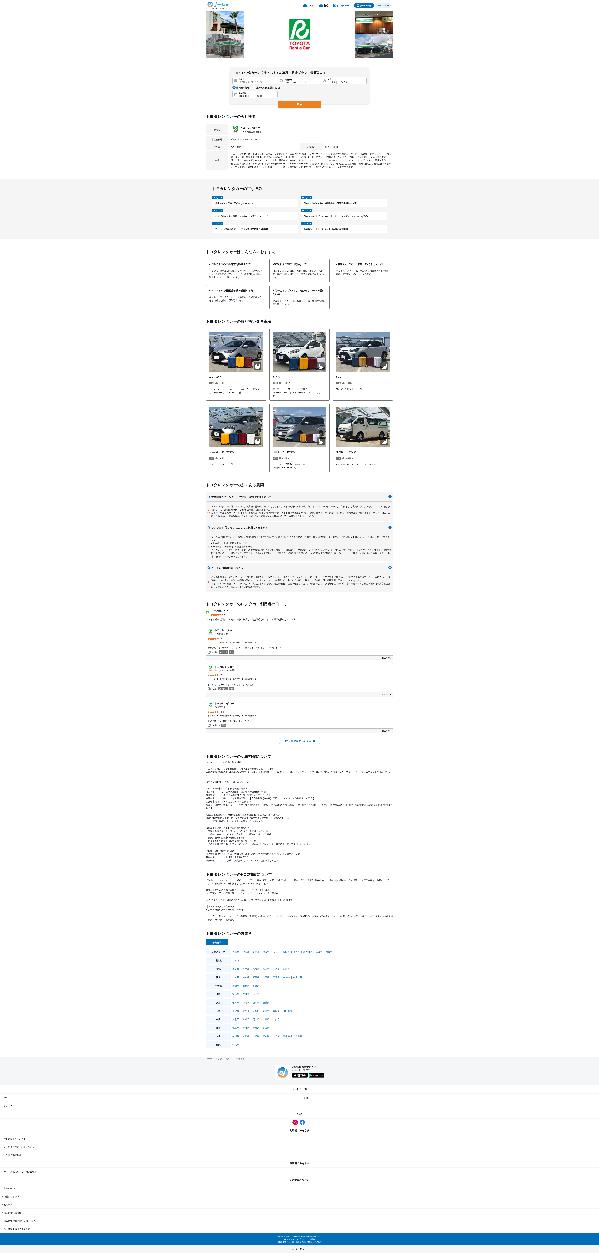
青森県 (235, 968)
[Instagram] (296, 1122)
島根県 (246, 1019)
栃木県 (246, 977)
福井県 (256, 994)
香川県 (246, 1027)
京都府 (246, 1010)
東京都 (256, 952)
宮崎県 (286, 1036)
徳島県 (235, 1027)
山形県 (276, 968)
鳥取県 (235, 1019)
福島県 (286, 968)
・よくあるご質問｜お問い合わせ (18, 1146)
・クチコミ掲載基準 (11, 1154)
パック (7, 1097)
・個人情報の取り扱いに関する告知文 (20, 1220)
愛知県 (296, 952)
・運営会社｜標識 (10, 1196)
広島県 (266, 1019)
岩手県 (246, 968)
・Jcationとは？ (9, 1188)
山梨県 (246, 985)
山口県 (276, 1019)
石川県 (246, 994)
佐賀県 (246, 1036)
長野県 (256, 985)
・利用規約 (7, 1204)
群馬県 (256, 977)
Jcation (209, 1058)
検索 (299, 104)
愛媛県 (256, 1027)
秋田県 (266, 968)
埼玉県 (266, 977)
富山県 (235, 994)
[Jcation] (218, 5)
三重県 (266, 1002)
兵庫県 (266, 1010)
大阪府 (276, 952)
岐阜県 (235, 1002)
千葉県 (276, 977)
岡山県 (256, 1019)
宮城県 (319, 952)
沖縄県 (235, 952)
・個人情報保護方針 (11, 1212)
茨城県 (235, 977)
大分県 (276, 1036)
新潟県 (235, 985)
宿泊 (305, 1097)
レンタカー (9, 1105)
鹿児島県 (297, 1036)
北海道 (246, 952)
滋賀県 (235, 1010)
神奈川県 (307, 952)
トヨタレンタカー (241, 1058)
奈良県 (276, 1010)
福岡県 (266, 952)
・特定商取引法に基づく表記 (16, 1228)
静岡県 (286, 952)
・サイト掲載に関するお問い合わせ (19, 1171)
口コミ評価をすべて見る (297, 741)
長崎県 (329, 952)
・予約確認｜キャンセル (14, 1138)
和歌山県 (287, 1010)
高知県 (266, 1027)
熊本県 (266, 1036)
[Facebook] (303, 1122)
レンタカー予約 (222, 1058)
